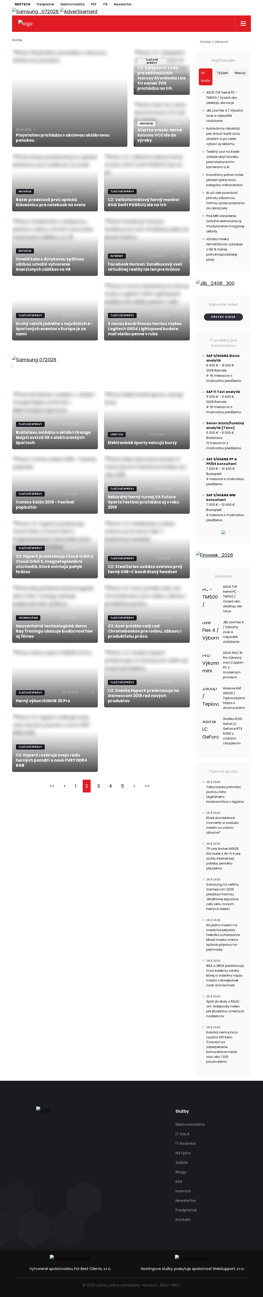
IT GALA (182, 1134)
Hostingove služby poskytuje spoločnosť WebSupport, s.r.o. (193, 1268)
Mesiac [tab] (240, 73)
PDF (94, 4)
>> (147, 786)
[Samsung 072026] (101, 365)
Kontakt (183, 1219)
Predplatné (45, 4)
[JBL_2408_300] (223, 283)
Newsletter (123, 4)
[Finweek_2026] (223, 555)
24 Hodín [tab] (205, 77)
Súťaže (181, 1162)
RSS (178, 1181)
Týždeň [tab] (222, 73)
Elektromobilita (72, 4)
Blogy (180, 1172)
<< (51, 786)
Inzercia (183, 1191)
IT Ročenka (185, 1143)
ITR (105, 4)
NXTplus (183, 1153)
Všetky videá (223, 317)
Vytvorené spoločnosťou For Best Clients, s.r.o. (70, 1268)
